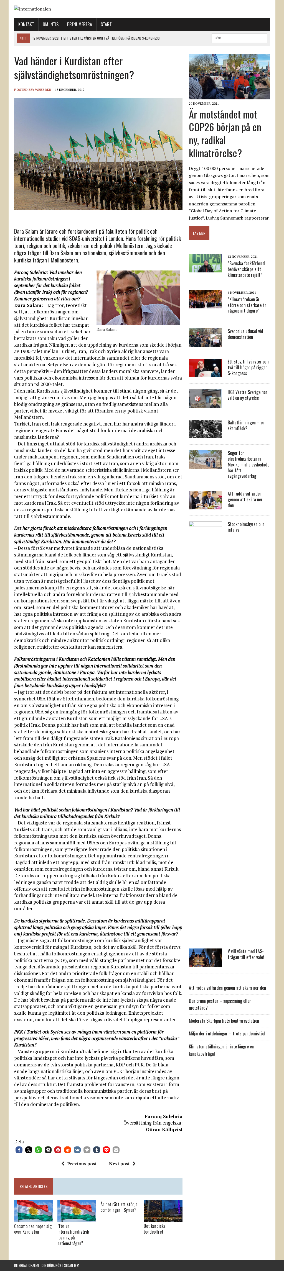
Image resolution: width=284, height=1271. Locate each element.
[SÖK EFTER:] (239, 37)
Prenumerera (79, 24)
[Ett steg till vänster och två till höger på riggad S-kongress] (205, 374)
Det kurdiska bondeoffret (155, 1229)
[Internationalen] (142, 9)
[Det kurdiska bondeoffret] (163, 1218)
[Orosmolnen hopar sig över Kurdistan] (33, 1218)
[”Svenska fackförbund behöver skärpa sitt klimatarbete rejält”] (205, 268)
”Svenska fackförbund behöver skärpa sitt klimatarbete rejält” (246, 269)
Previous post (82, 1164)
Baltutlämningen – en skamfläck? (246, 425)
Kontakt (26, 24)
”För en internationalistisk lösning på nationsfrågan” (73, 1234)
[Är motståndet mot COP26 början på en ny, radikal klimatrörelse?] (229, 96)
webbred (43, 89)
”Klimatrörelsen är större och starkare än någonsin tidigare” (247, 305)
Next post (119, 1164)
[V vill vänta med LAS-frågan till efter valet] (205, 963)
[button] (19, 1149)
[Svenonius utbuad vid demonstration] (205, 343)
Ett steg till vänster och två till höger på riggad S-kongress (248, 367)
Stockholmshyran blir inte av (246, 527)
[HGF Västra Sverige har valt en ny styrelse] (205, 404)
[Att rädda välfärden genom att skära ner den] (205, 506)
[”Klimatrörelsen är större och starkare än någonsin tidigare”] (205, 304)
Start (106, 24)
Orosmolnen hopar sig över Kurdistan (33, 1229)
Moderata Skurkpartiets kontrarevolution (224, 1020)
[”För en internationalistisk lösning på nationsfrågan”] (76, 1218)
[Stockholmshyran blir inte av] (205, 933)
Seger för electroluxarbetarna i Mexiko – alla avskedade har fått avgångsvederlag (248, 464)
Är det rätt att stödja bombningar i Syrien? (119, 1207)
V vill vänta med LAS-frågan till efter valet (246, 954)
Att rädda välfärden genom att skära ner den (245, 499)
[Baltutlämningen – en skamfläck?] (205, 435)
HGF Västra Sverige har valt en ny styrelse (247, 395)
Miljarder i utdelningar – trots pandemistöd (227, 1033)
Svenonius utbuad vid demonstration (245, 334)
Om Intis (51, 24)
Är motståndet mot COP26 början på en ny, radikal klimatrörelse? (225, 133)
